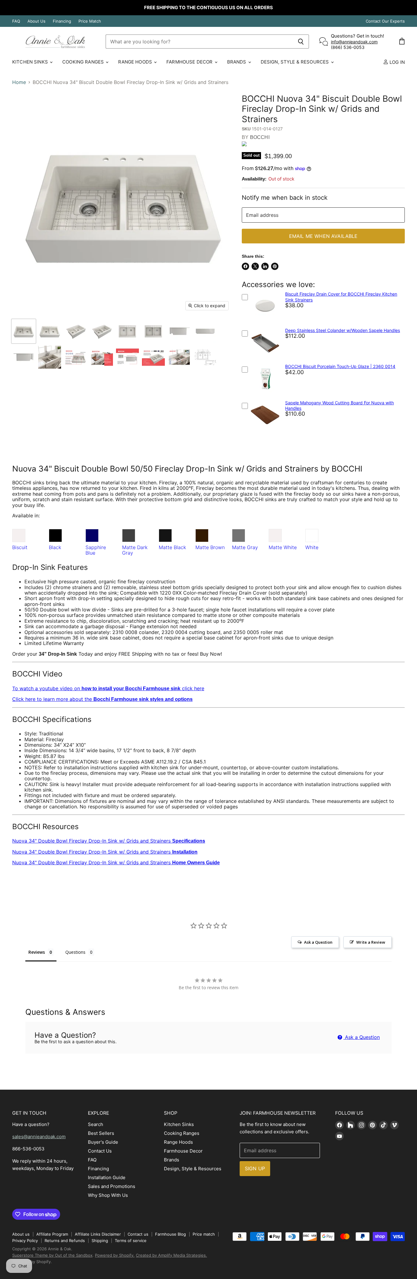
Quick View (265, 322)
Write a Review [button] (370, 942)
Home (19, 82)
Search (95, 1124)
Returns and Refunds (65, 1240)
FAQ (16, 21)
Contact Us (100, 1151)
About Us (36, 21)
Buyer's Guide (103, 1142)
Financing (62, 21)
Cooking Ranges (83, 62)
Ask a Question (361, 1037)
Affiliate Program (52, 1234)
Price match (204, 1234)
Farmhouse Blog (170, 1234)
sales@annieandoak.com (39, 1136)
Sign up (255, 1168)
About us (21, 1234)
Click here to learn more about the (102, 699)
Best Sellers (101, 1133)
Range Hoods (135, 62)
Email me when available (323, 236)
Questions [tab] (75, 952)
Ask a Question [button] (318, 942)
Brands (237, 62)
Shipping (100, 1240)
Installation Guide (106, 1177)
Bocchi (260, 137)
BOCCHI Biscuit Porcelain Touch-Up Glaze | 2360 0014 (340, 366)
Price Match (89, 21)
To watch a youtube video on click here (108, 688)
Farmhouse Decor (190, 62)
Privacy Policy (25, 1240)
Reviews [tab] (36, 952)
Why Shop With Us (108, 1195)
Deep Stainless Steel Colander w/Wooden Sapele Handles (342, 330)
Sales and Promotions (111, 1186)
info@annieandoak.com (354, 41)
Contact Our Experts (385, 21)
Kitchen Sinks (30, 62)
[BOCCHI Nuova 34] (24, 331)
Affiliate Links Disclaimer (98, 1234)
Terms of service (131, 1240)
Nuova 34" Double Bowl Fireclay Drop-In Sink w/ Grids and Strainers (108, 841)
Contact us (138, 1234)
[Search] (301, 42)
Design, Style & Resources (295, 62)
